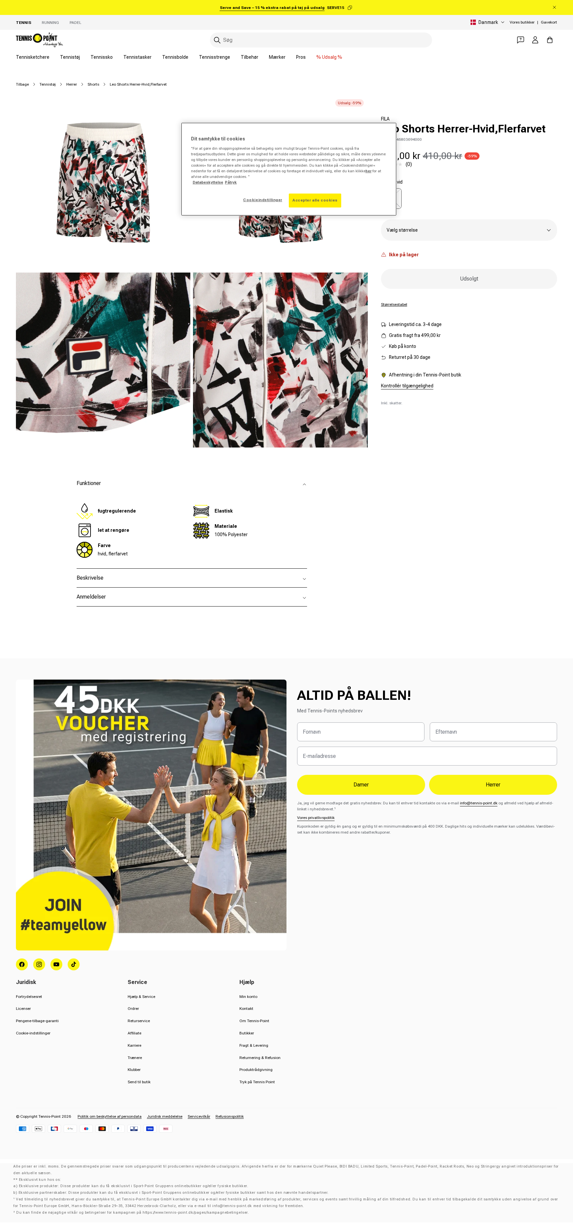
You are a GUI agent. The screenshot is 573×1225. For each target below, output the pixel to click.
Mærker (277, 57)
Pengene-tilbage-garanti (37, 1021)
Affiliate (134, 1033)
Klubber (134, 1069)
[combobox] (321, 40)
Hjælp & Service (141, 996)
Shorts (93, 84)
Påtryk (231, 182)
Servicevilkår (199, 1116)
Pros (301, 57)
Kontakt (246, 1008)
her (368, 171)
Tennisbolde (175, 57)
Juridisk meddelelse (164, 1116)
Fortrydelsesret (29, 996)
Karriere (134, 1045)
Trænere (135, 1057)
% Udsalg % (329, 57)
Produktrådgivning (256, 1069)
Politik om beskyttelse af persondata (110, 1116)
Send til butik (139, 1082)
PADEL (75, 22)
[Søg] (217, 40)
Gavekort (549, 22)
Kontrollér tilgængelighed (407, 385)
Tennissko (102, 57)
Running (50, 22)
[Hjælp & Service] (520, 40)
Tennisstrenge (214, 57)
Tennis (23, 22)
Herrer (71, 84)
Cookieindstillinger (262, 200)
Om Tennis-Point (254, 1021)
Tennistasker (137, 57)
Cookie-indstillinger (33, 1033)
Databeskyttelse (208, 182)
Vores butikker (522, 22)
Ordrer (133, 1008)
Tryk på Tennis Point (257, 1082)
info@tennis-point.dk (478, 803)
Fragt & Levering (253, 1045)
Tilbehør (249, 57)
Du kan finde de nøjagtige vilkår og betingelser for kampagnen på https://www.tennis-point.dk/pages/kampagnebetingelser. (132, 1212)
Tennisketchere (32, 57)
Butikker (246, 1033)
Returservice (139, 1021)
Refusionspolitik (230, 1116)
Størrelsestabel (394, 304)
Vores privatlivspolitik (316, 817)
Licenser (23, 1008)
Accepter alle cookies (315, 200)
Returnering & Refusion (260, 1057)
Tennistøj (70, 57)
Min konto (248, 996)
